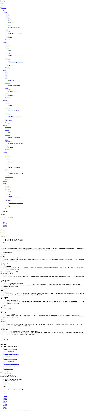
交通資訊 (7, 17)
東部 (6, 75)
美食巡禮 (5, 405)
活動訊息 (7, 158)
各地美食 (7, 101)
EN (3, 10)
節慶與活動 (7, 45)
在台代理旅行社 (8, 20)
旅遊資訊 (5, 408)
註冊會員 (5, 404)
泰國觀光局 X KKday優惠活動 (7, 351)
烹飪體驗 (7, 103)
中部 (6, 76)
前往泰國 (5, 396)
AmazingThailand (4, 339)
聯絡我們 (5, 407)
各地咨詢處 (7, 128)
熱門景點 (5, 402)
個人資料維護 (8, 187)
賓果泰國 (5, 398)
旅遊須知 (7, 15)
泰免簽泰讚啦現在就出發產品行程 (7, 366)
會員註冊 (7, 186)
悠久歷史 (7, 46)
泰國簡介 (7, 43)
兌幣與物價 (7, 18)
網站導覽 (5, 401)
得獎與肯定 (7, 156)
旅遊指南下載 (8, 127)
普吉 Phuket (7, 25)
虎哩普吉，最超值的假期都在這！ (7, 356)
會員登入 (7, 184)
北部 (6, 72)
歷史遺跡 (7, 48)
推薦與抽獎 (7, 189)
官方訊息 (7, 153)
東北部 (6, 73)
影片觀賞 (7, 159)
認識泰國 (5, 399)
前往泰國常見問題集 (4, 371)
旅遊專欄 (7, 155)
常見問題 (7, 130)
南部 (6, 78)
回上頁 (1, 341)
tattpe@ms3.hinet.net (7, 384)
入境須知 (7, 14)
